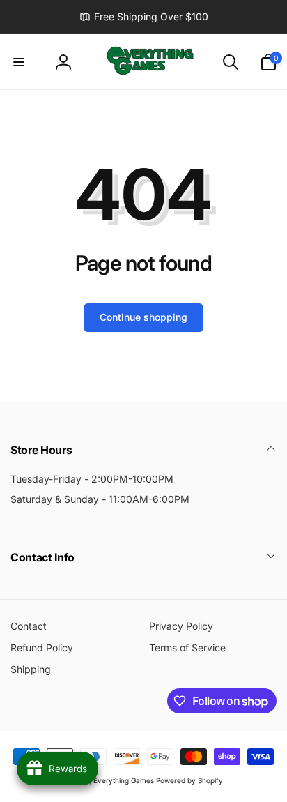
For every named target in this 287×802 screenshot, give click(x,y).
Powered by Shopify (189, 780)
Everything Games (123, 780)
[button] (18, 62)
